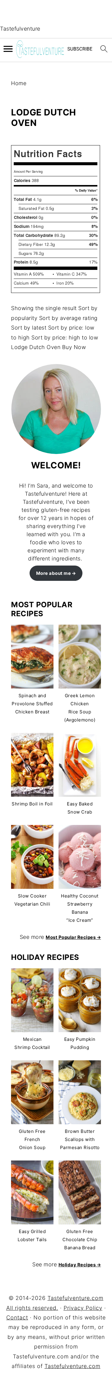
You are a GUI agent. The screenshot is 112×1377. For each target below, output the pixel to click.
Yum (17, 139)
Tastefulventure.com (72, 1366)
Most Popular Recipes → (73, 937)
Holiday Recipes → (80, 1265)
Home (18, 83)
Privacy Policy (83, 1308)
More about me (53, 573)
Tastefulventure (20, 28)
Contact (17, 1317)
